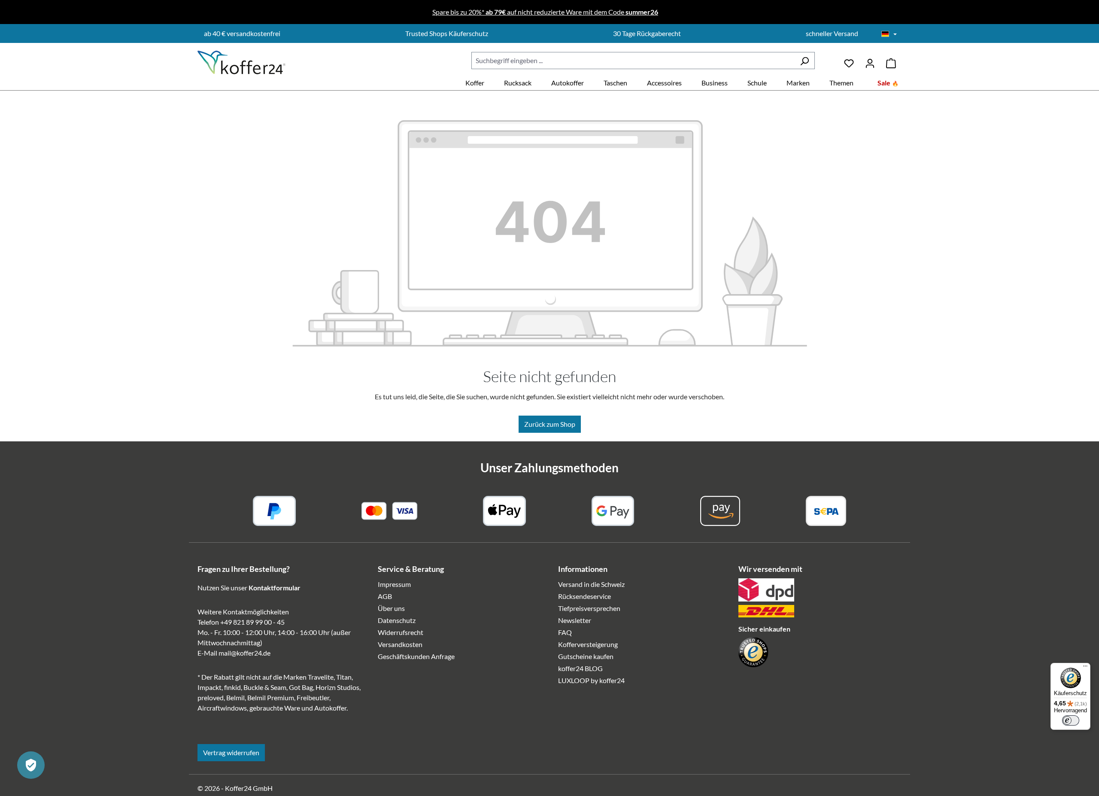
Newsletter (574, 620)
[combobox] (633, 60)
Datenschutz (397, 620)
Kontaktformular (275, 587)
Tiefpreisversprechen (589, 608)
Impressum (394, 584)
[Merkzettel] (848, 60)
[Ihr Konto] (869, 60)
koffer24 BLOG (580, 668)
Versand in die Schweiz (591, 584)
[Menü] (1085, 668)
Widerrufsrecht (400, 632)
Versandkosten (400, 644)
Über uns (391, 608)
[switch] (1070, 720)
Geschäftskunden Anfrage (416, 656)
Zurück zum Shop (549, 424)
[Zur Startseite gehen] (241, 62)
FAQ (565, 632)
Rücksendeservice (584, 596)
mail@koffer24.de (244, 653)
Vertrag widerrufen (231, 752)
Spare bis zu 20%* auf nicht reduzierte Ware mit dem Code (545, 12)
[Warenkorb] (891, 60)
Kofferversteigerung (588, 644)
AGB (385, 596)
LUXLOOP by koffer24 (591, 680)
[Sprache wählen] (889, 34)
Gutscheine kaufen (585, 656)
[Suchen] (804, 60)
